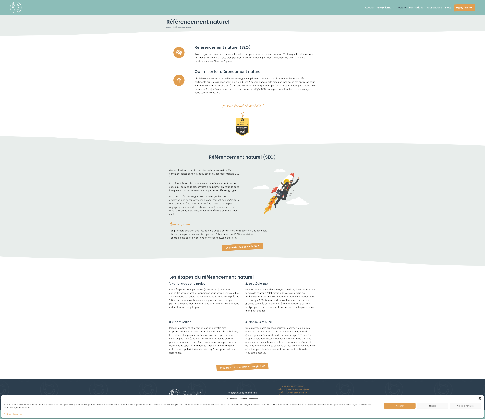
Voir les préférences (465, 406)
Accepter (400, 406)
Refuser (432, 406)
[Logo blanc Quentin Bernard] (15, 3)
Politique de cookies (13, 414)
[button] (480, 398)
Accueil (169, 27)
